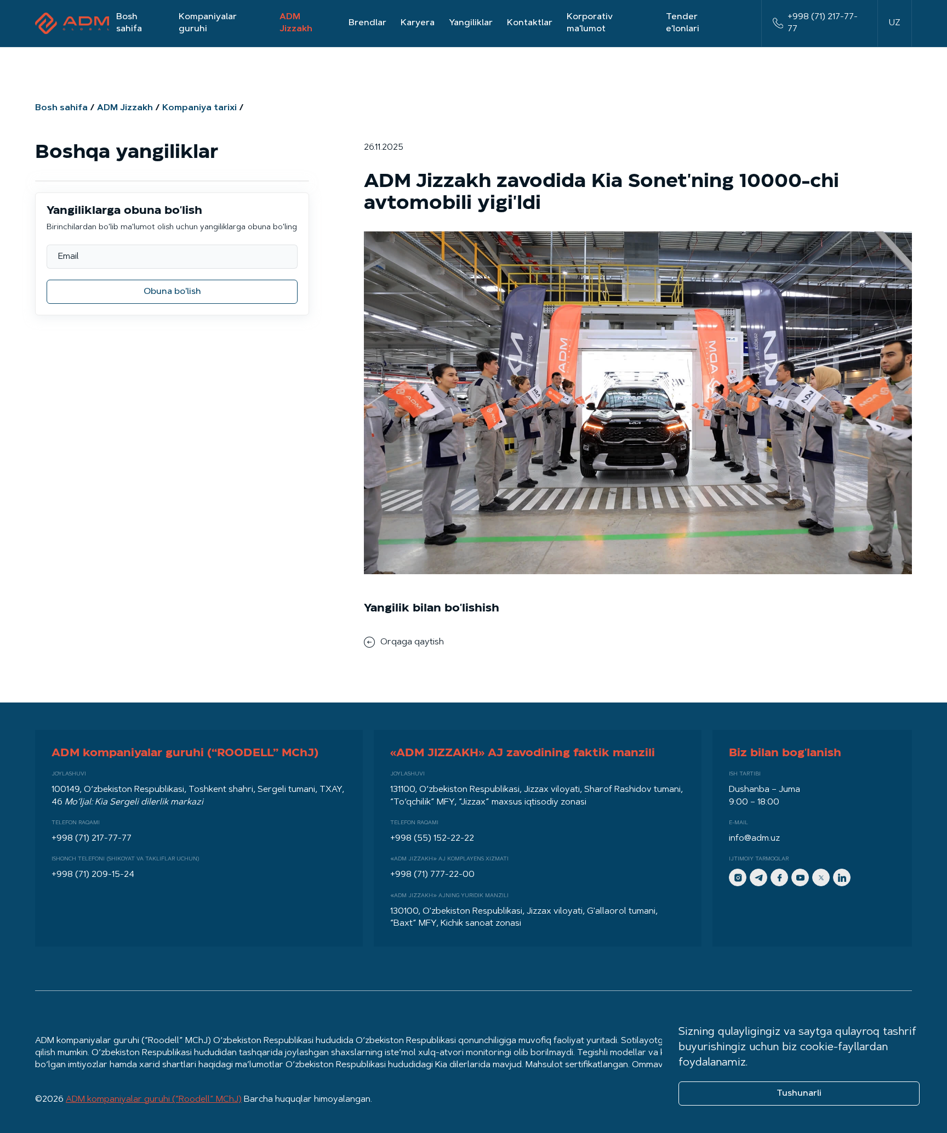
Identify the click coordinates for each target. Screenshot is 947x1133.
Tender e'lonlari (682, 23)
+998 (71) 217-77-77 (823, 23)
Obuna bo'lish (172, 291)
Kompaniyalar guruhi (208, 23)
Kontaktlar (529, 23)
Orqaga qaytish (412, 642)
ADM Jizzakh (295, 23)
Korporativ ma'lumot (590, 23)
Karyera (418, 23)
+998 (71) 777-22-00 (432, 874)
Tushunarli (799, 1093)
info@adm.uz (754, 838)
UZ (894, 23)
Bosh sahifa (129, 23)
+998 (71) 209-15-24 (93, 874)
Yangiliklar (471, 23)
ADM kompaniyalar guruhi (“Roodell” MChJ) (154, 1099)
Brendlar (367, 23)
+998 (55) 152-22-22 (432, 838)
